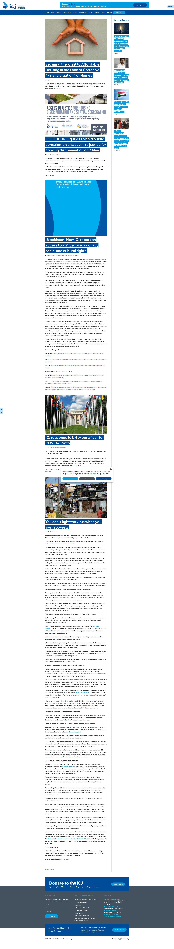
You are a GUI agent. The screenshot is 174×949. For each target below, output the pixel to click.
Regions (96, 12)
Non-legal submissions (61, 447)
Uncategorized (75, 255)
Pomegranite (71, 939)
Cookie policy (125, 939)
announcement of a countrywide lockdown (68, 777)
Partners (109, 12)
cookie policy (101, 474)
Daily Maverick (64, 859)
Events (56, 154)
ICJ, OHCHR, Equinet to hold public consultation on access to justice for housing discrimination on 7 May (75, 144)
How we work (83, 12)
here (52, 175)
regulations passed (68, 766)
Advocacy (53, 447)
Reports (62, 255)
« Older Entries (49, 869)
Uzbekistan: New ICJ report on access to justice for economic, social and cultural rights (71, 245)
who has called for (91, 695)
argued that (77, 717)
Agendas (53, 154)
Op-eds (55, 531)
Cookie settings (103, 478)
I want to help (140, 5)
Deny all (87, 478)
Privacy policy (116, 939)
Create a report (119, 929)
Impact (103, 12)
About (75, 12)
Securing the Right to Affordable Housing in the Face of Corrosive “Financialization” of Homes (72, 69)
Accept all (70, 478)
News (51, 80)
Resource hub (67, 12)
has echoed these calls (86, 705)
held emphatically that (74, 732)
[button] (111, 468)
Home (47, 12)
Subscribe (52, 916)
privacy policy (92, 474)
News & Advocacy (56, 12)
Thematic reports (68, 255)
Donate (119, 12)
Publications (57, 255)
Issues (90, 12)
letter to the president (82, 692)
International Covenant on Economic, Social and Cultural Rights (66, 839)
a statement (61, 571)
